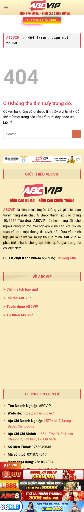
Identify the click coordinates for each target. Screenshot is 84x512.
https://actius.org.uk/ (38, 413)
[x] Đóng (10, 465)
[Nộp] (76, 134)
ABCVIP (12, 38)
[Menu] (5, 7)
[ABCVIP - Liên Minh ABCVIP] (45, 7)
